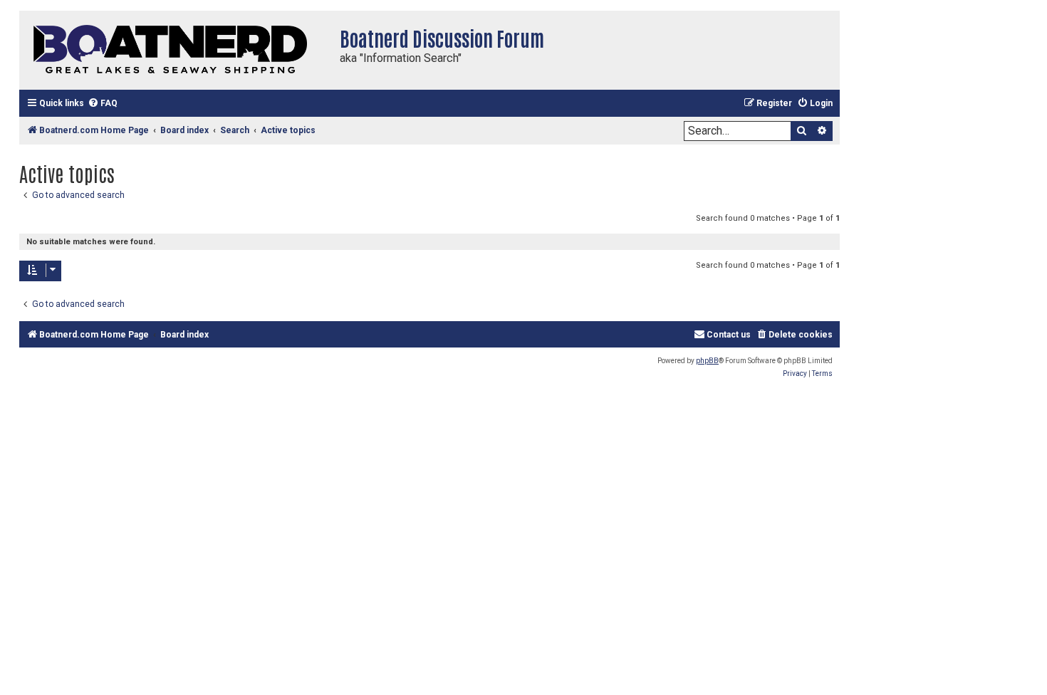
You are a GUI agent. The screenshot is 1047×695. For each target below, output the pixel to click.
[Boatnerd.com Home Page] (176, 50)
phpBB (707, 361)
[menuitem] (103, 103)
